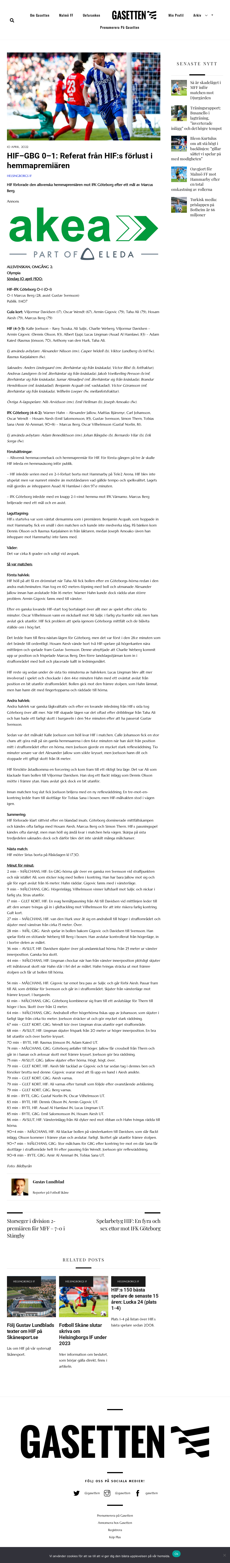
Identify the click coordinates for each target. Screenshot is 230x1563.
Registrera (115, 1530)
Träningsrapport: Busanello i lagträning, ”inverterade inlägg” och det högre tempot (196, 118)
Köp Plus (115, 1537)
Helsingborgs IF (19, 176)
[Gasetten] (134, 15)
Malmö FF (66, 15)
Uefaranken (91, 15)
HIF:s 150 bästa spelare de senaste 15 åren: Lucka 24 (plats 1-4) (134, 1299)
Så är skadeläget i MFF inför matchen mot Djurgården (205, 90)
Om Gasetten (39, 15)
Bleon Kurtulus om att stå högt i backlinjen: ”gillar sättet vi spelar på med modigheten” (196, 148)
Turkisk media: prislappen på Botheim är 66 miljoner (203, 207)
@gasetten (92, 1493)
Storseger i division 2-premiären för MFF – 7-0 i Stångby (36, 1228)
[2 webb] (83, 261)
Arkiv (197, 15)
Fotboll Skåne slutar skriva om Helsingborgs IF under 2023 (82, 1334)
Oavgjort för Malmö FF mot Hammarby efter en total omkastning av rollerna (195, 179)
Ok (177, 1554)
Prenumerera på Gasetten (119, 27)
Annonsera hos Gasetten (115, 1523)
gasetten (151, 1493)
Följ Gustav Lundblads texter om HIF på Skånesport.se (30, 1331)
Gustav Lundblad (48, 1181)
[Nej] (224, 1555)
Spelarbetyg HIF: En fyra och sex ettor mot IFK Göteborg (128, 1224)
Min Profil (176, 15)
